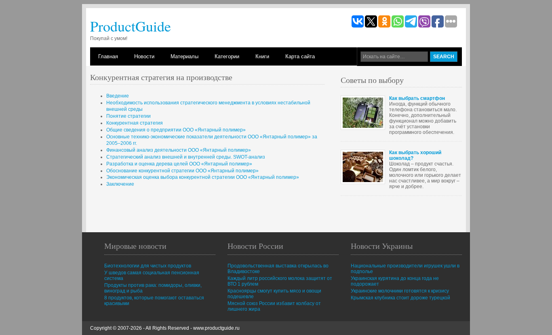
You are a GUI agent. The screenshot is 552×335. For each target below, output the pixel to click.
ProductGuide (130, 26)
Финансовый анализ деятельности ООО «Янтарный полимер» (178, 150)
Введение (117, 96)
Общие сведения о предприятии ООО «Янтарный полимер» (176, 130)
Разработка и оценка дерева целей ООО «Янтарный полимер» (179, 164)
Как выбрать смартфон (417, 98)
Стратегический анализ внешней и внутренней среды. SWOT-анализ (185, 157)
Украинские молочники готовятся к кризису (400, 291)
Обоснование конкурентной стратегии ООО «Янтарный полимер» (182, 171)
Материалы (184, 56)
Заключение (120, 184)
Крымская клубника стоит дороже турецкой (400, 298)
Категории (227, 56)
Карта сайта (300, 56)
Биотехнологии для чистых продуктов (147, 266)
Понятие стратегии (128, 116)
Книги (262, 56)
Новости (144, 56)
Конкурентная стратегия (134, 123)
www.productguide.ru (216, 328)
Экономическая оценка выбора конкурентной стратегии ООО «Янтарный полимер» (202, 177)
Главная (108, 56)
